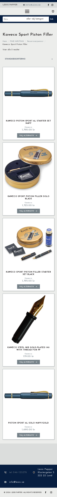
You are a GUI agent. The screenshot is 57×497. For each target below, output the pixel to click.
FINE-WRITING (17, 41)
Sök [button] (51, 19)
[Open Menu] (27, 11)
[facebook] (48, 5)
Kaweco (28, 127)
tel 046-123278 (18, 472)
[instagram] (52, 5)
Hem (5, 41)
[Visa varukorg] (53, 11)
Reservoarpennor (35, 41)
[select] (37, 19)
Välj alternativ (26, 135)
